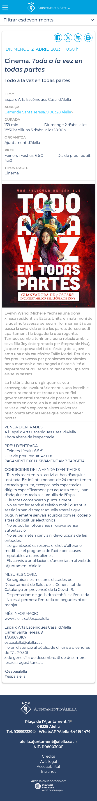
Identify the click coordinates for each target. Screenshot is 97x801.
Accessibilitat (48, 766)
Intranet (48, 771)
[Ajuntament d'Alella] (48, 11)
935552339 (23, 732)
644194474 (80, 732)
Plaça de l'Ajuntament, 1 (47, 721)
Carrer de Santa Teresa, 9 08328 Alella (38, 112)
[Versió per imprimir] (87, 37)
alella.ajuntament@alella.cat (47, 742)
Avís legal (48, 761)
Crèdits (48, 756)
